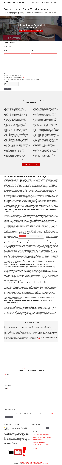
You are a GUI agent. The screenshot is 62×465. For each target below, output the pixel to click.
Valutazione (7, 377)
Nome (6, 381)
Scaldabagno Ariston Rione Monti (38, 439)
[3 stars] (7, 378)
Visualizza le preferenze (38, 236)
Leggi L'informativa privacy (24, 462)
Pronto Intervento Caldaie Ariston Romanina (40, 434)
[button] (42, 227)
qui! (23, 77)
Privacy (6, 73)
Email (32, 50)
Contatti (55, 2)
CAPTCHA (6, 81)
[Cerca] (47, 428)
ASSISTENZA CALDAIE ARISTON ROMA (42, 2)
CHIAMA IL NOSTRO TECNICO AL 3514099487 (31, 30)
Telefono (6, 50)
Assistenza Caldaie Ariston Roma (14, 2)
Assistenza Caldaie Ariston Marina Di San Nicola (41, 437)
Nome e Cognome (8, 46)
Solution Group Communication (38, 463)
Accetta (22, 236)
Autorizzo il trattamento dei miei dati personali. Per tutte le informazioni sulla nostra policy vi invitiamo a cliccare (29, 413)
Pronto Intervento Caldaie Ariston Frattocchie (41, 435)
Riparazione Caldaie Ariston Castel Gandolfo (40, 440)
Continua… (38, 338)
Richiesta (6, 54)
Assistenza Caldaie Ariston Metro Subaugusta (22, 368)
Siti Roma (46, 463)
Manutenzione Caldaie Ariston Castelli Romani (41, 444)
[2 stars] (6, 378)
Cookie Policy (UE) (33, 462)
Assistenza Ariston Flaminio (37, 445)
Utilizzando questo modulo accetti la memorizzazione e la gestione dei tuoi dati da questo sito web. (22, 79)
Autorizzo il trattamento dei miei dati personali (13, 75)
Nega (29, 236)
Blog (52, 2)
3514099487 (36, 448)
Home (33, 2)
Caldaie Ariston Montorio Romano (38, 442)
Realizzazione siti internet (27, 463)
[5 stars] (9, 378)
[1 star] (5, 378)
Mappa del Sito (39, 462)
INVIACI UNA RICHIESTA (31, 164)
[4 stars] (8, 378)
